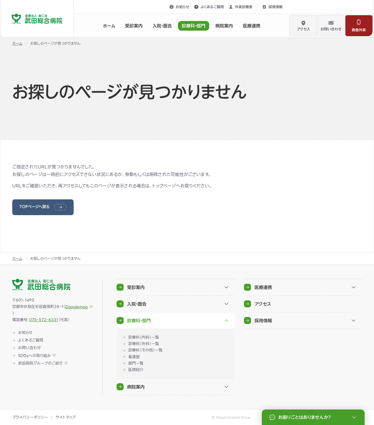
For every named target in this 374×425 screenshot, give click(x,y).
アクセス (303, 29)
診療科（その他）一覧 (145, 350)
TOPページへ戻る (34, 207)
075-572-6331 (43, 320)
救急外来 (359, 30)
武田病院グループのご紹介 (40, 363)
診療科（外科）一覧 (143, 343)
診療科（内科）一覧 (143, 337)
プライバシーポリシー (30, 417)
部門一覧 (135, 363)
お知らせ (182, 6)
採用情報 (276, 6)
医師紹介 (135, 369)
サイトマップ (66, 417)
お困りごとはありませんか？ (304, 417)
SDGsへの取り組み (34, 355)
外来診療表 (243, 6)
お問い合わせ (331, 29)
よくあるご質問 (212, 6)
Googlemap (76, 307)
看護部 (134, 357)
